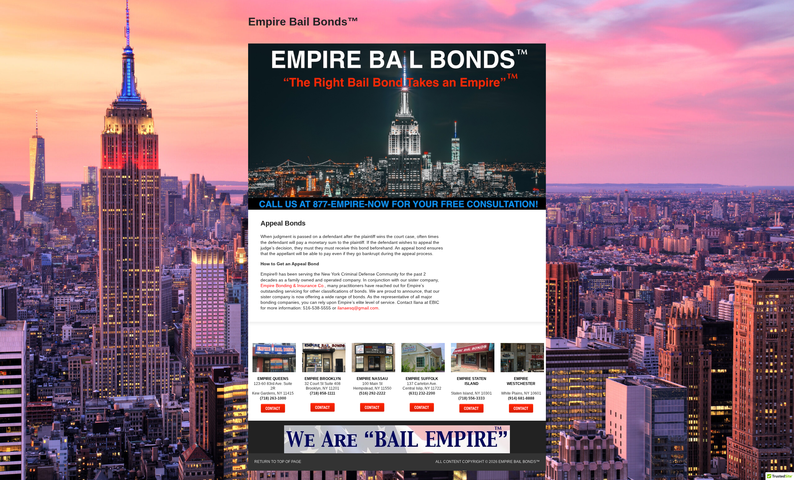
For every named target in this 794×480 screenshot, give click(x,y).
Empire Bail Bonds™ (303, 21)
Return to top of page (277, 461)
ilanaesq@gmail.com (357, 307)
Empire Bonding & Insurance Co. (293, 285)
